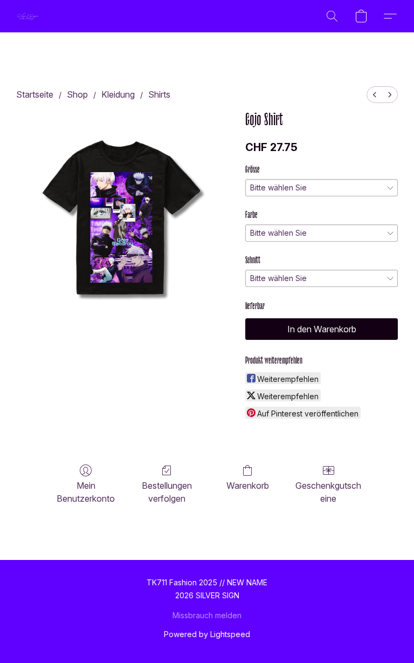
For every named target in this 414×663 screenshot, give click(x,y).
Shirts (159, 94)
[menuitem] (374, 94)
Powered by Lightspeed (207, 634)
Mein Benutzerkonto (86, 492)
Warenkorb (247, 485)
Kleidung (118, 94)
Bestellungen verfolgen (167, 492)
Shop (77, 94)
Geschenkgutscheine (328, 492)
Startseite (34, 94)
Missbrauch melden (207, 615)
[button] (28, 16)
